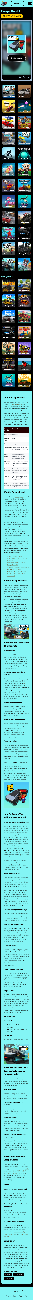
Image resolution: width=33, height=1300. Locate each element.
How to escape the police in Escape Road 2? (16, 564)
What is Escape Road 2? (15, 556)
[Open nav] (30, 3)
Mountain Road (12, 1173)
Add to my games (12, 16)
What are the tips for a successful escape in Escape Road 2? (18, 568)
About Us (6, 1291)
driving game (19, 497)
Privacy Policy (11, 1296)
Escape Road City (19, 1232)
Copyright (16, 1291)
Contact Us (26, 1291)
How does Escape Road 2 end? (17, 571)
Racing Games (9, 1278)
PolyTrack (20, 1171)
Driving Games (18, 1274)
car (24, 683)
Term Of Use (23, 1296)
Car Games (8, 1274)
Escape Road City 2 (10, 1234)
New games (7, 276)
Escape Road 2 (17, 404)
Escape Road (12, 1171)
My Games (17, 3)
